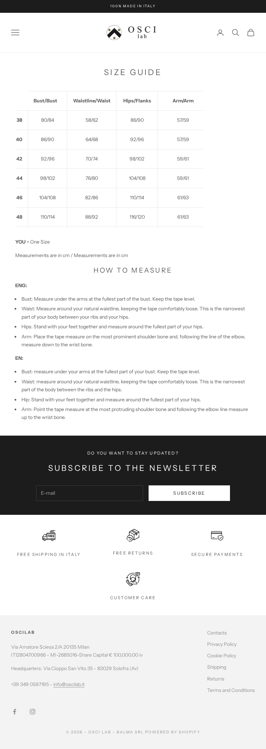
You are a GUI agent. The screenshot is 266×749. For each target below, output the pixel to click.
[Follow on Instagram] (32, 711)
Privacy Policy (222, 644)
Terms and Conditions (231, 690)
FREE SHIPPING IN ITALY (49, 554)
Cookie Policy (221, 655)
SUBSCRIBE (189, 493)
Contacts (217, 633)
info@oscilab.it (69, 684)
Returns (215, 679)
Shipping (216, 667)
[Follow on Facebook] (14, 711)
